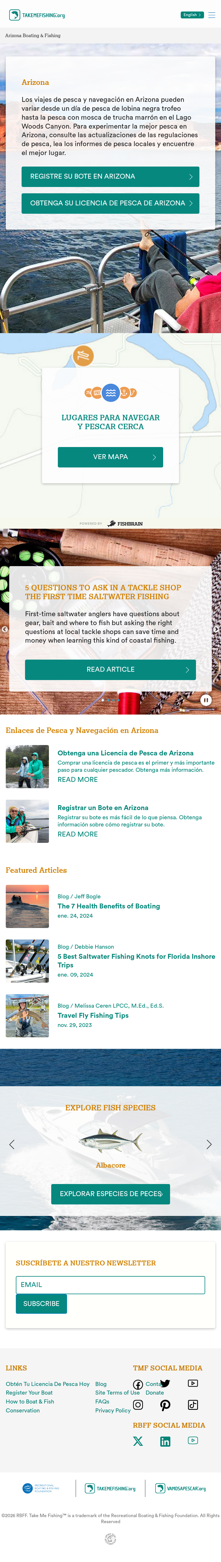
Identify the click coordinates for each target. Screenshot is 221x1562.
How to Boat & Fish (30, 1402)
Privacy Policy (113, 1411)
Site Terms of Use (117, 1393)
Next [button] (216, 629)
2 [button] (108, 700)
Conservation (23, 1411)
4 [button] (119, 700)
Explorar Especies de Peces (110, 1194)
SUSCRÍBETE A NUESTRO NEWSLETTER (86, 1263)
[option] (110, 629)
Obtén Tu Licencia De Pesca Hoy (47, 1384)
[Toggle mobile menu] (211, 14)
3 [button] (114, 700)
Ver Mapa (110, 457)
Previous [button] (4, 629)
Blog (101, 1384)
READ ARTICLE (111, 669)
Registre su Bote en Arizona (82, 176)
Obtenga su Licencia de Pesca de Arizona (107, 203)
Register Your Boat (29, 1393)
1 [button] (103, 700)
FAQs (102, 1402)
